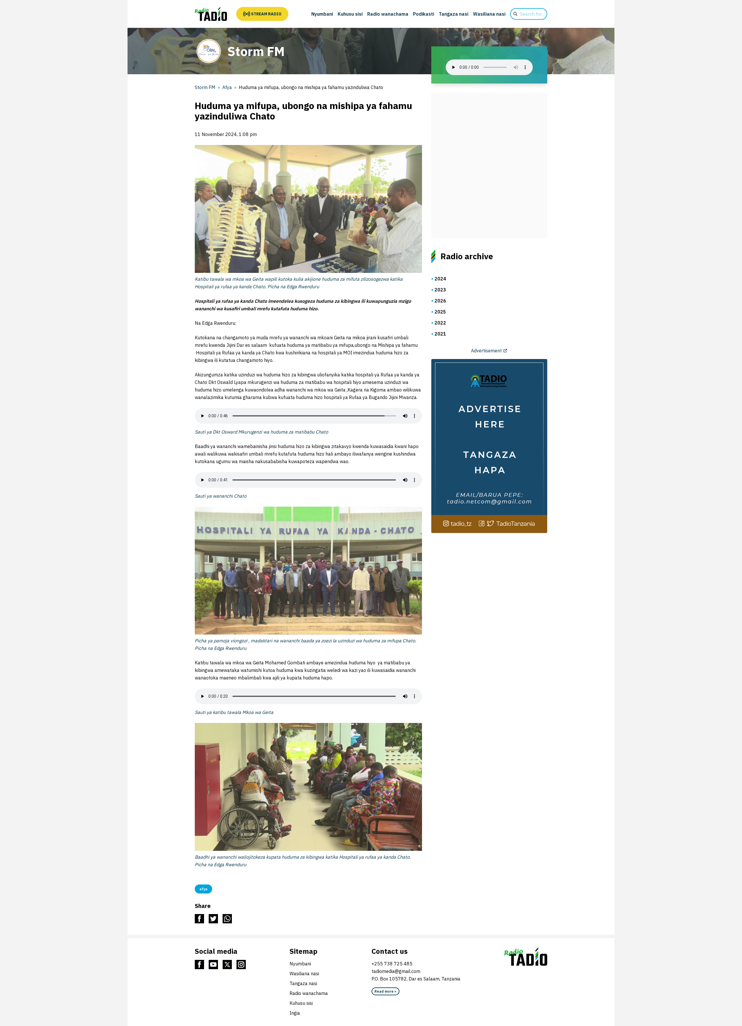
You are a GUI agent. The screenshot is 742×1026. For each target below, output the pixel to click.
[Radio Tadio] (525, 956)
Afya (227, 87)
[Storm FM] (211, 14)
